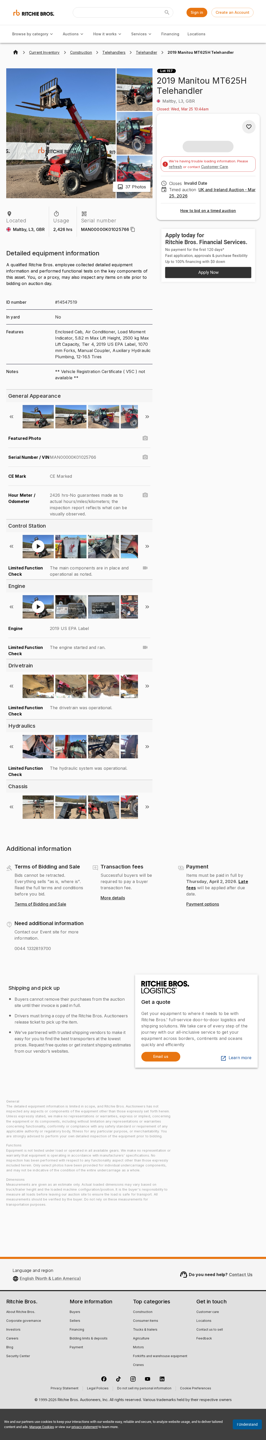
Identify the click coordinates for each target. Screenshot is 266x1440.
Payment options (202, 904)
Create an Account (232, 12)
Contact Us (241, 1274)
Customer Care (214, 166)
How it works (105, 34)
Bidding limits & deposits (89, 1338)
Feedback (204, 1338)
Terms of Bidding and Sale (40, 904)
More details (113, 898)
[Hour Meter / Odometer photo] (145, 495)
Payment (76, 1347)
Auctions (71, 34)
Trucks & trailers (145, 1330)
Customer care (207, 1312)
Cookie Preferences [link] (195, 1388)
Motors (138, 1347)
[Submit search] (167, 12)
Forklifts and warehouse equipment (160, 1356)
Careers (12, 1338)
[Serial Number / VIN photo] (145, 457)
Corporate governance (23, 1321)
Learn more (240, 1057)
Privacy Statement (64, 1388)
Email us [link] (160, 1056)
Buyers (75, 1312)
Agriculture (141, 1338)
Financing (170, 34)
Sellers (75, 1321)
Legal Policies (98, 1388)
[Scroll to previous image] (11, 416)
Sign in (197, 12)
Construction (142, 1312)
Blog (9, 1347)
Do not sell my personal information (144, 1388)
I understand (247, 1424)
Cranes (138, 1365)
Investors (13, 1330)
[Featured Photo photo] (145, 438)
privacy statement (84, 1427)
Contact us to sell (209, 1330)
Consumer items (145, 1321)
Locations (196, 34)
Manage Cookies (41, 1427)
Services (139, 34)
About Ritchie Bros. (20, 1312)
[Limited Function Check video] (145, 568)
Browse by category (30, 34)
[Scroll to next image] (147, 416)
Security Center (18, 1356)
